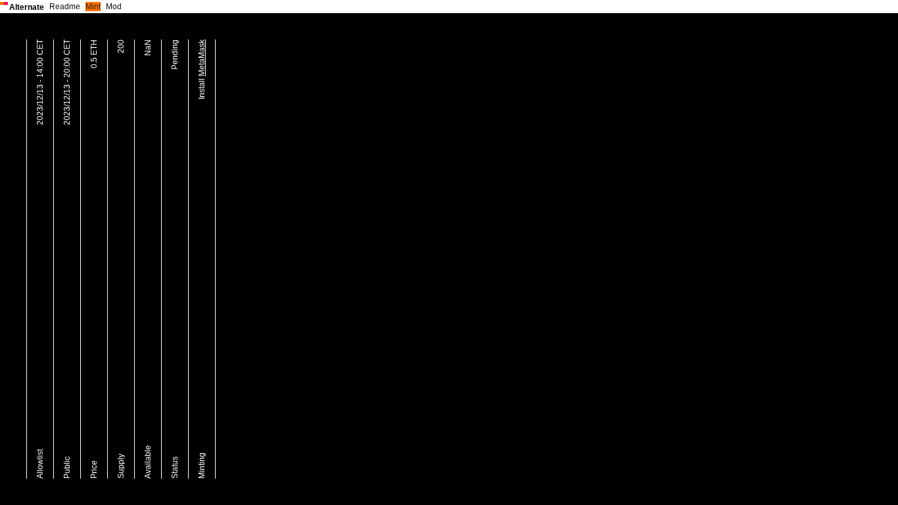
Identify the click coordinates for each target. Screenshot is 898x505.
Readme (64, 6)
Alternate (26, 7)
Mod (114, 6)
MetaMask (201, 57)
